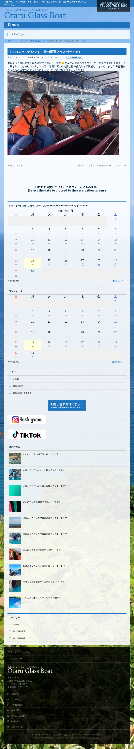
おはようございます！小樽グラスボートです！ (45, 470)
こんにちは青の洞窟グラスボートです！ (42, 501)
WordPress (51, 738)
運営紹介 (15, 694)
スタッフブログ (18, 726)
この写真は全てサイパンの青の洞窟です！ (43, 597)
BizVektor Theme (67, 738)
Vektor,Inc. (83, 738)
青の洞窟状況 (19, 385)
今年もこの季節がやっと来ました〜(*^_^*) (43, 581)
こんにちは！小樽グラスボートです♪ (41, 454)
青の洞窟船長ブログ (74, 57)
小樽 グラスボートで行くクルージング (63, 734)
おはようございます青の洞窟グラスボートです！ (46, 486)
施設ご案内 (16, 710)
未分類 (16, 379)
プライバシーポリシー (20, 652)
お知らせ (15, 721)
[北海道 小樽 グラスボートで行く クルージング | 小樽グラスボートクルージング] (35, 16)
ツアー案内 (16, 699)
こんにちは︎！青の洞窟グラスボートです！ (43, 549)
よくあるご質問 (18, 715)
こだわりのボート (19, 704)
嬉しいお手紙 (15, 165)
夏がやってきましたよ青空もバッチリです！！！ (102, 165)
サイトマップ (15, 659)
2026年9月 (118, 281)
